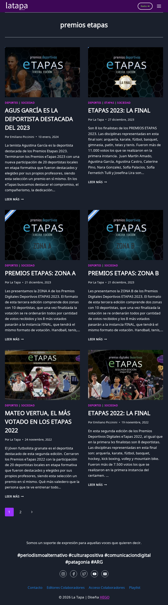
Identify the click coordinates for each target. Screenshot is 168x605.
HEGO (104, 597)
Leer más (14, 199)
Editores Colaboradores (66, 587)
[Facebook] (73, 573)
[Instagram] (63, 573)
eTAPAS (109, 102)
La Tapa (98, 119)
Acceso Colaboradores (107, 587)
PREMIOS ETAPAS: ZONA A (40, 273)
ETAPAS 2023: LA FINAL (119, 110)
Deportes (11, 102)
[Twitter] (84, 573)
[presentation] (42, 72)
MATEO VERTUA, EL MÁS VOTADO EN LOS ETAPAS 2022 (38, 421)
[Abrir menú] (159, 6)
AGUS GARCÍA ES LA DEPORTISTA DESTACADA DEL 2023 (39, 118)
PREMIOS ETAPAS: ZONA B (123, 273)
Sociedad (28, 102)
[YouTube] (94, 573)
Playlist (134, 587)
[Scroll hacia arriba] (10, 599)
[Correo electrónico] (104, 573)
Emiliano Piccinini (22, 137)
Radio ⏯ (145, 6)
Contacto (35, 587)
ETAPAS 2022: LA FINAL (120, 413)
